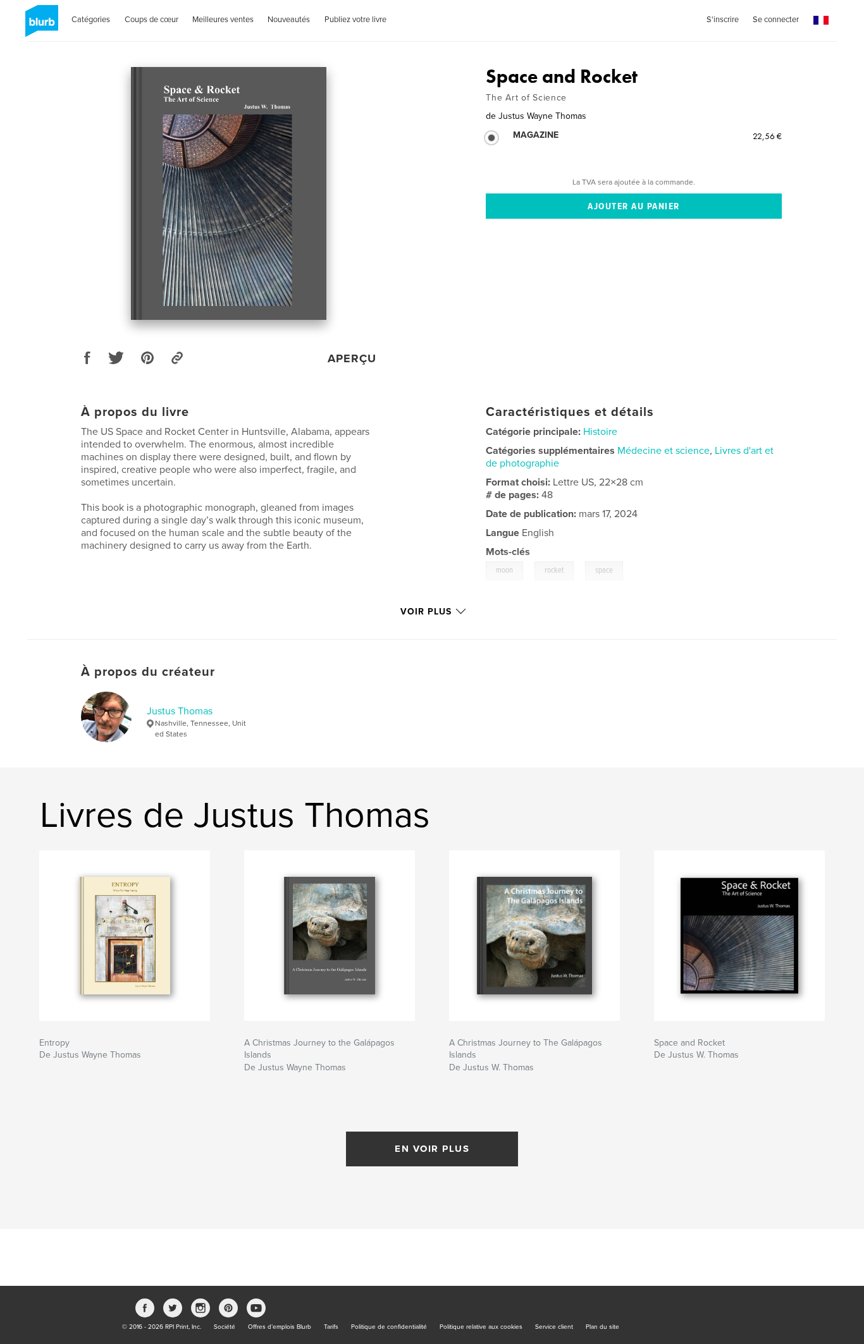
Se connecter (776, 20)
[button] (821, 20)
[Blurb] (40, 25)
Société (224, 1327)
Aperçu (352, 358)
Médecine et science (663, 450)
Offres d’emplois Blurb (279, 1327)
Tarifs (331, 1327)
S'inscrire (723, 20)
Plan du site (602, 1327)
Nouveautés (289, 20)
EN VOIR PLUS (432, 1148)
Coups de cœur (151, 20)
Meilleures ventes (223, 20)
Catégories (90, 20)
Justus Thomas (180, 711)
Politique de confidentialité (389, 1327)
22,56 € (767, 136)
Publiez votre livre (355, 20)
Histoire (600, 431)
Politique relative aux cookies (481, 1327)
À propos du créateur (148, 672)
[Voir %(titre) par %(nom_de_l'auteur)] (228, 193)
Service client (554, 1327)
